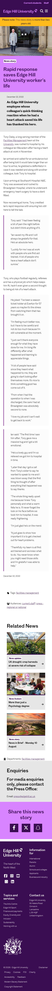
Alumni (32, 866)
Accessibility (9, 977)
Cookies (16, 972)
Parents (32, 862)
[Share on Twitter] (26, 828)
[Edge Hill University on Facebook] (6, 877)
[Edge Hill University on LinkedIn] (12, 883)
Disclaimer (43, 967)
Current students (33, 3)
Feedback (21, 977)
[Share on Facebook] (14, 828)
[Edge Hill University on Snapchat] (6, 883)
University (8, 144)
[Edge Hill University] (12, 857)
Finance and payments (12, 911)
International (34, 858)
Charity (32, 972)
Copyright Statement (13, 986)
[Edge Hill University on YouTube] (18, 877)
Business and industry (38, 877)
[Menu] (46, 11)
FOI (24, 972)
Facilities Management (15, 140)
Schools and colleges (38, 869)
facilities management (27, 592)
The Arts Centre (10, 904)
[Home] (20, 12)
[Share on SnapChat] (38, 828)
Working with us (10, 926)
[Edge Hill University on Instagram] (12, 877)
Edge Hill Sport (9, 907)
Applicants (33, 873)
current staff (28, 603)
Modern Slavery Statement (15, 982)
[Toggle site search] (41, 11)
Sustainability (9, 922)
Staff (46, 3)
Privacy (7, 972)
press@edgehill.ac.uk (24, 796)
